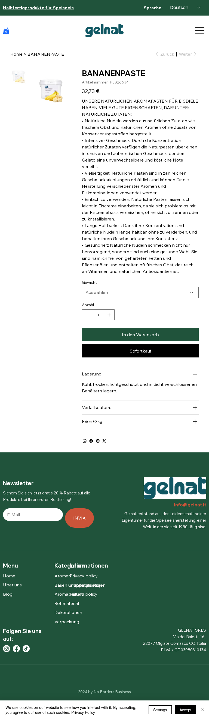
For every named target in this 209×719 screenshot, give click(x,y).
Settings (160, 709)
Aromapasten (68, 594)
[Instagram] (6, 648)
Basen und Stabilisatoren (80, 585)
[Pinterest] (97, 441)
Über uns (12, 584)
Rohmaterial (66, 603)
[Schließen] (202, 710)
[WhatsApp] (84, 441)
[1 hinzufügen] (109, 314)
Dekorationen (68, 612)
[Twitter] (104, 441)
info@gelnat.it (190, 505)
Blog (8, 594)
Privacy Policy (83, 712)
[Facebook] (91, 441)
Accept (185, 709)
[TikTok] (26, 648)
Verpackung (66, 621)
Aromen (62, 575)
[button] (6, 30)
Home (9, 575)
